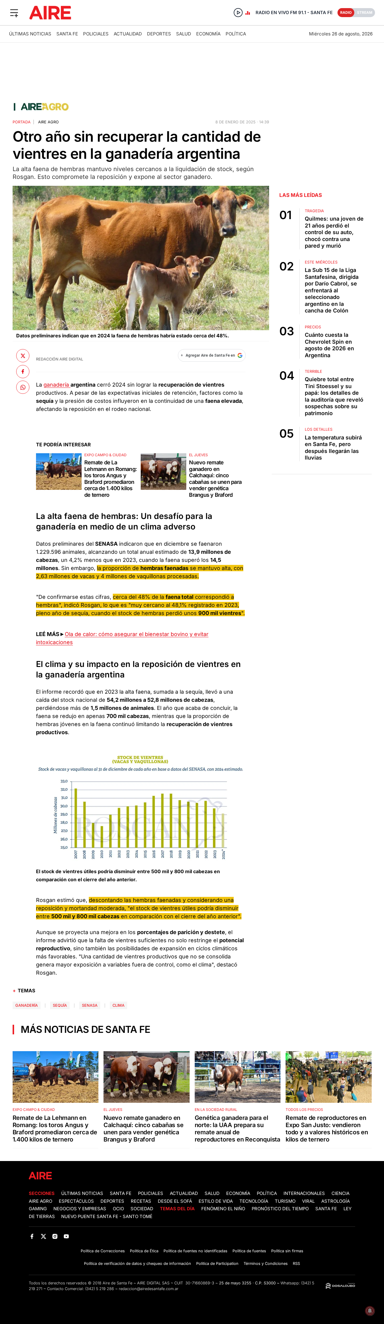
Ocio (118, 1208)
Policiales (96, 34)
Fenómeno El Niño (223, 1208)
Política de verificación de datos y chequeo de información (137, 1263)
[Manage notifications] (370, 1311)
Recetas (141, 1201)
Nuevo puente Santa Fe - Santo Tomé (106, 1216)
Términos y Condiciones (266, 1263)
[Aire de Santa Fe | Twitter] (43, 1236)
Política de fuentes (249, 1251)
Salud (183, 34)
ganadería (57, 385)
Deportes (159, 34)
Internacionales (304, 1193)
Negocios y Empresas (79, 1208)
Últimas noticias (30, 34)
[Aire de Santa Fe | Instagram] (55, 1236)
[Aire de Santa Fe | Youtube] (66, 1236)
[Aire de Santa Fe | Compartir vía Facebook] (22, 371)
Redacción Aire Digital (59, 359)
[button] (14, 13)
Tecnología (253, 1201)
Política (236, 34)
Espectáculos (76, 1201)
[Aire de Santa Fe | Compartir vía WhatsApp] (22, 387)
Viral (308, 1201)
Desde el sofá (175, 1201)
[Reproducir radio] (238, 12)
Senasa (90, 1005)
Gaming (38, 1208)
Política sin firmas (287, 1251)
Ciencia (341, 1193)
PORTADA (22, 122)
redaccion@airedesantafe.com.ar (148, 1288)
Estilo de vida (216, 1201)
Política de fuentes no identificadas (195, 1251)
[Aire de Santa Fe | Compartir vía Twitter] (22, 355)
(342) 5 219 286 (99, 1288)
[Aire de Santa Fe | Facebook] (32, 1236)
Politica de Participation (217, 1263)
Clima (118, 1005)
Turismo (285, 1201)
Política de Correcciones (103, 1251)
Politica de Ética (144, 1251)
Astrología (335, 1201)
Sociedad (141, 1208)
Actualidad (128, 34)
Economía (208, 34)
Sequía (60, 1005)
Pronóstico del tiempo (280, 1208)
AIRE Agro (48, 122)
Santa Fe (67, 34)
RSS (296, 1263)
